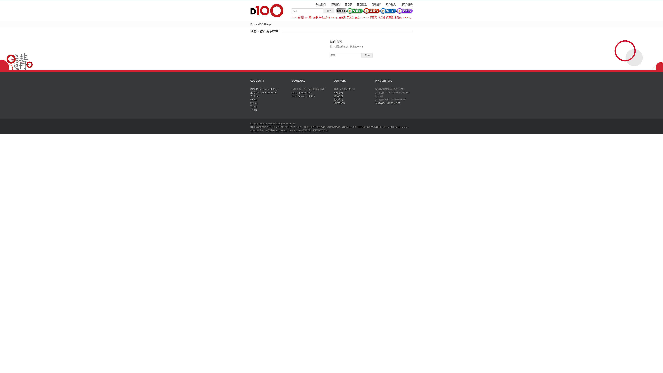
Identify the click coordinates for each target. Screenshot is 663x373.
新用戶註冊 (407, 4)
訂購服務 (335, 4)
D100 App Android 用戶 (303, 96)
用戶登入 (391, 4)
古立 (357, 17)
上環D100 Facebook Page (263, 92)
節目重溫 (362, 4)
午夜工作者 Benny (328, 17)
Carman (365, 17)
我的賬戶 (376, 4)
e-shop (253, 99)
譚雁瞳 (389, 17)
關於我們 (338, 92)
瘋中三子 (313, 17)
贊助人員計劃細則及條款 (387, 103)
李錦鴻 (381, 17)
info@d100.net (347, 89)
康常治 (350, 17)
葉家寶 (373, 17)
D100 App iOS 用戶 (301, 92)
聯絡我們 (321, 4)
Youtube (254, 96)
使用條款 (338, 99)
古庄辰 (342, 17)
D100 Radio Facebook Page (264, 89)
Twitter (253, 110)
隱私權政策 (339, 103)
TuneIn (253, 106)
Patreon (254, 103)
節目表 (348, 4)
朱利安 (397, 17)
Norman (406, 17)
